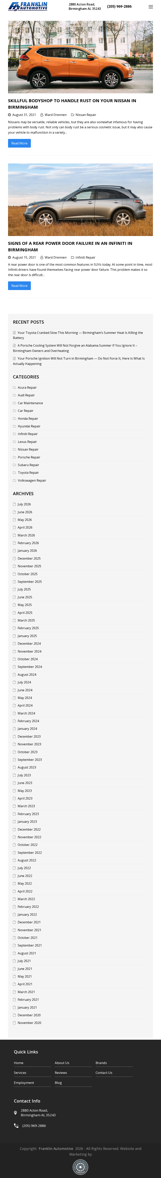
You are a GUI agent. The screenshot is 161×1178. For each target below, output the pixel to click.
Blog (58, 1082)
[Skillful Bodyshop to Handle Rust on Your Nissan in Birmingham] (80, 57)
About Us (62, 1062)
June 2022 (25, 876)
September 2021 (30, 945)
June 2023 (25, 783)
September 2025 (30, 581)
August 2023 (27, 767)
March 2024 (26, 713)
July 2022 (24, 868)
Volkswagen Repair (32, 480)
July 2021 (24, 961)
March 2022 (26, 899)
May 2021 (25, 976)
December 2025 (29, 558)
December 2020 (29, 1015)
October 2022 (28, 845)
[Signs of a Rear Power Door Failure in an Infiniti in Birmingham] (80, 199)
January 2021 (27, 1007)
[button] (151, 6)
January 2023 (27, 821)
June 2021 (25, 969)
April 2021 (25, 984)
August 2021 (27, 953)
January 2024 (27, 728)
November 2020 (29, 1023)
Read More (19, 143)
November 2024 (29, 651)
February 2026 (28, 543)
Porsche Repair (29, 457)
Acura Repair (27, 387)
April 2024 (25, 705)
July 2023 (24, 775)
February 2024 (28, 721)
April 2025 (25, 613)
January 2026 (27, 550)
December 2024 (29, 643)
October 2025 (28, 574)
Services (20, 1072)
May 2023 (25, 791)
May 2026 (25, 520)
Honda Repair (28, 418)
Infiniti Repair (85, 257)
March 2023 (26, 806)
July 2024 (24, 682)
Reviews (61, 1072)
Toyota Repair (28, 472)
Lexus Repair (27, 442)
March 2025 (26, 620)
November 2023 (29, 744)
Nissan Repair (86, 115)
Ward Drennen (56, 115)
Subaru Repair (28, 465)
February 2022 (28, 906)
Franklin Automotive (56, 1148)
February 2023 (28, 814)
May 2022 (25, 883)
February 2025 (28, 628)
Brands (101, 1062)
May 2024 (25, 698)
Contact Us (104, 1072)
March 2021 (26, 992)
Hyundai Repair (29, 426)
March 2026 (26, 535)
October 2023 (28, 752)
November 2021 (29, 930)
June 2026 (25, 512)
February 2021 (28, 999)
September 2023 (30, 759)
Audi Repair (26, 395)
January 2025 (27, 636)
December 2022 (29, 829)
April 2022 (25, 891)
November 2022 (29, 837)
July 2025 (24, 589)
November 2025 (29, 566)
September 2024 (30, 667)
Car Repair (25, 411)
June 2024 (25, 690)
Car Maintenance (30, 403)
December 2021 (29, 922)
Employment (24, 1082)
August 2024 (27, 674)
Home (18, 1062)
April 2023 (25, 798)
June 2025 (25, 597)
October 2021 (28, 938)
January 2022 (27, 914)
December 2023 (29, 736)
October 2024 (28, 659)
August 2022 (27, 860)
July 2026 (24, 504)
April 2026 (25, 527)
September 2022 (30, 852)
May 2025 (25, 605)
